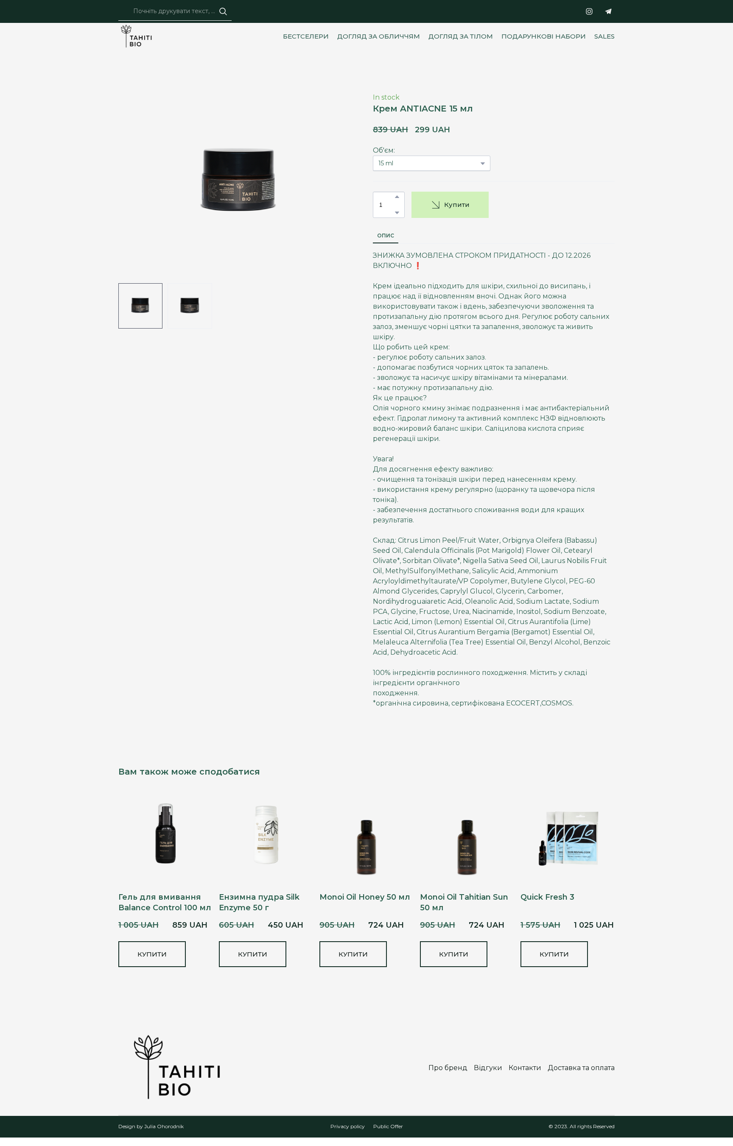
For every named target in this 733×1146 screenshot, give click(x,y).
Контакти (525, 1068)
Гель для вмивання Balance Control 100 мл (164, 902)
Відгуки (488, 1068)
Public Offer (388, 1126)
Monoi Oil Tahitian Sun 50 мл (464, 902)
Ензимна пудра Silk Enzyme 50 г (259, 902)
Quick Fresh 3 (547, 897)
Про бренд (447, 1068)
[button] (223, 11)
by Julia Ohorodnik (159, 1126)
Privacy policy (347, 1126)
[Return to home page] (138, 36)
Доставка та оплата (581, 1068)
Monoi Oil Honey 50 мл (364, 897)
